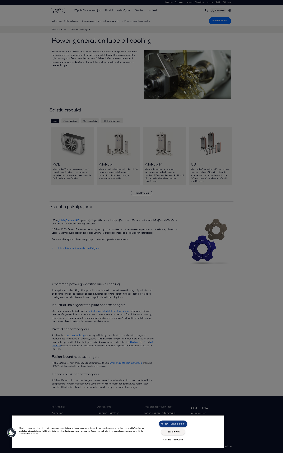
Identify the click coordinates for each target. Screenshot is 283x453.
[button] (11, 432)
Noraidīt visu (173, 431)
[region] (118, 431)
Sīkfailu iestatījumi (173, 439)
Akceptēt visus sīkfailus (173, 423)
